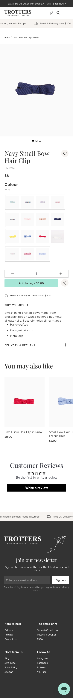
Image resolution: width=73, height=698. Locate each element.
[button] (65, 153)
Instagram (42, 658)
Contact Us (10, 639)
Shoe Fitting (10, 667)
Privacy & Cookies (46, 634)
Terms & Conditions (47, 630)
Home (7, 37)
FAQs (40, 639)
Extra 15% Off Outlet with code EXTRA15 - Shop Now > (37, 3)
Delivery (8, 630)
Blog (7, 658)
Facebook (42, 662)
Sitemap (8, 672)
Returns (8, 634)
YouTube (41, 672)
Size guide (10, 662)
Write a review (36, 488)
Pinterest (41, 667)
